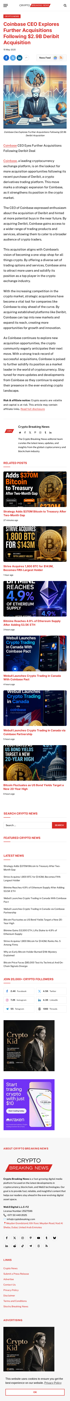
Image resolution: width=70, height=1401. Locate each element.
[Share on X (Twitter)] (13, 58)
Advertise (8, 1279)
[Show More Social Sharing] (26, 58)
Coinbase (10, 145)
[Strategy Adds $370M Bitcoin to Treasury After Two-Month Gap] (35, 489)
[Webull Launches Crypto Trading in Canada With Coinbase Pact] (35, 653)
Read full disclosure (33, 409)
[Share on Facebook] (6, 58)
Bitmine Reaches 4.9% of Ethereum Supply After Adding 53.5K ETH (32, 622)
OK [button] (35, 1392)
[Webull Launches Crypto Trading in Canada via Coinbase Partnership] (35, 708)
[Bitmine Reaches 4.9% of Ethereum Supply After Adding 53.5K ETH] (35, 599)
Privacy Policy (11, 1290)
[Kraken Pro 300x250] (29, 1129)
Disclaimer (9, 1295)
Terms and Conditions (15, 1301)
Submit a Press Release (16, 1273)
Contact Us (9, 1284)
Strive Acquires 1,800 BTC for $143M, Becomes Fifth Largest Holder (28, 568)
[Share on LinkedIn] (19, 58)
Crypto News (12, 16)
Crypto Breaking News (33, 426)
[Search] (65, 5)
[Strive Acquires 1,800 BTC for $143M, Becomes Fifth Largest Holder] (35, 544)
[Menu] (5, 5)
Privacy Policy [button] (53, 1382)
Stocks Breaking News (15, 1306)
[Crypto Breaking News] (35, 5)
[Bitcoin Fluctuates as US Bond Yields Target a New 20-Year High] (35, 763)
